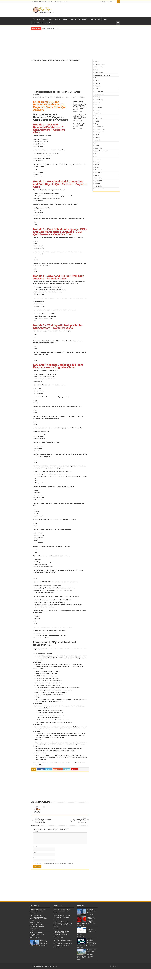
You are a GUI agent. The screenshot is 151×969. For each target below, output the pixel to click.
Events (96, 105)
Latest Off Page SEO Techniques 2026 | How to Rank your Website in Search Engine (38, 918)
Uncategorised (99, 180)
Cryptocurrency (99, 99)
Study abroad (49, 22)
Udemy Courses (99, 178)
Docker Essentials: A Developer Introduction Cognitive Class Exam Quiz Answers (43, 820)
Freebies (97, 121)
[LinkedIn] (104, 2)
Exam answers (98, 107)
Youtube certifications (100, 188)
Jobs (79, 19)
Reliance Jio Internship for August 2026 (43, 942)
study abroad (98, 172)
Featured (97, 110)
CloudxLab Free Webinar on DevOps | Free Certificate (62, 910)
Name (35, 847)
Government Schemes (100, 129)
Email (35, 852)
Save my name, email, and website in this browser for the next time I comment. (54, 863)
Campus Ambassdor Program (102, 75)
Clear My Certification (39, 97)
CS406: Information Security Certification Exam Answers (62, 916)
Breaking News (99, 72)
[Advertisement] (86, 9)
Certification (57, 19)
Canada (97, 77)
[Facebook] (100, 2)
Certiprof (65, 1)
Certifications (41, 19)
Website (35, 857)
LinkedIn (97, 145)
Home (33, 19)
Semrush (97, 161)
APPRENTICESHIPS (99, 67)
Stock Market (98, 170)
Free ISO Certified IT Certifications (50, 28)
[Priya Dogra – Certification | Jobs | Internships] (44, 10)
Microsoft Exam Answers (101, 151)
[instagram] (108, 2)
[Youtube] (106, 2)
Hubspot (97, 137)
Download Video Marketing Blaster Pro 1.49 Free (38, 910)
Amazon (97, 61)
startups (97, 167)
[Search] (118, 1)
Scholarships (93, 19)
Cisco (96, 88)
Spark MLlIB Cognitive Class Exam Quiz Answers (79, 125)
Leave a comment (72, 97)
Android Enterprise (100, 64)
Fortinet (97, 115)
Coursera (97, 96)
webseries (97, 183)
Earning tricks (98, 102)
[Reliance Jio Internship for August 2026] (34, 943)
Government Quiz (99, 126)
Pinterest (97, 153)
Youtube (104, 19)
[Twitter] (102, 2)
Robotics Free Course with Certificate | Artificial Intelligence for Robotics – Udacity (61, 933)
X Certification (98, 186)
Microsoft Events (99, 148)
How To (97, 134)
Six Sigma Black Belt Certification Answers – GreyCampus (37, 926)
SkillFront (97, 164)
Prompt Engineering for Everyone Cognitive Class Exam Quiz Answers (77, 820)
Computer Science (99, 94)
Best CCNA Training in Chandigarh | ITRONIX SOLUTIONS (37, 934)
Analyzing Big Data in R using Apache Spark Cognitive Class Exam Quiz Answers (79, 116)
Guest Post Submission (38, 22)
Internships (85, 19)
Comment (36, 831)
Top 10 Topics (98, 175)
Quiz (99, 19)
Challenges (98, 86)
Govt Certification (99, 132)
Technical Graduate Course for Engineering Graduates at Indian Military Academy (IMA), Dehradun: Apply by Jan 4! (63, 943)
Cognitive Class (52, 1)
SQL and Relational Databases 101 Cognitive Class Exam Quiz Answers (50, 105)
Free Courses (73, 19)
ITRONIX (65, 19)
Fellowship (97, 113)
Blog (96, 69)
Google (59, 1)
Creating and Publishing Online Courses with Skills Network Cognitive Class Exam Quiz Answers (80, 107)
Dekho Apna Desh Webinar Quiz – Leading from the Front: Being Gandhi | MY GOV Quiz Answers (63, 924)
